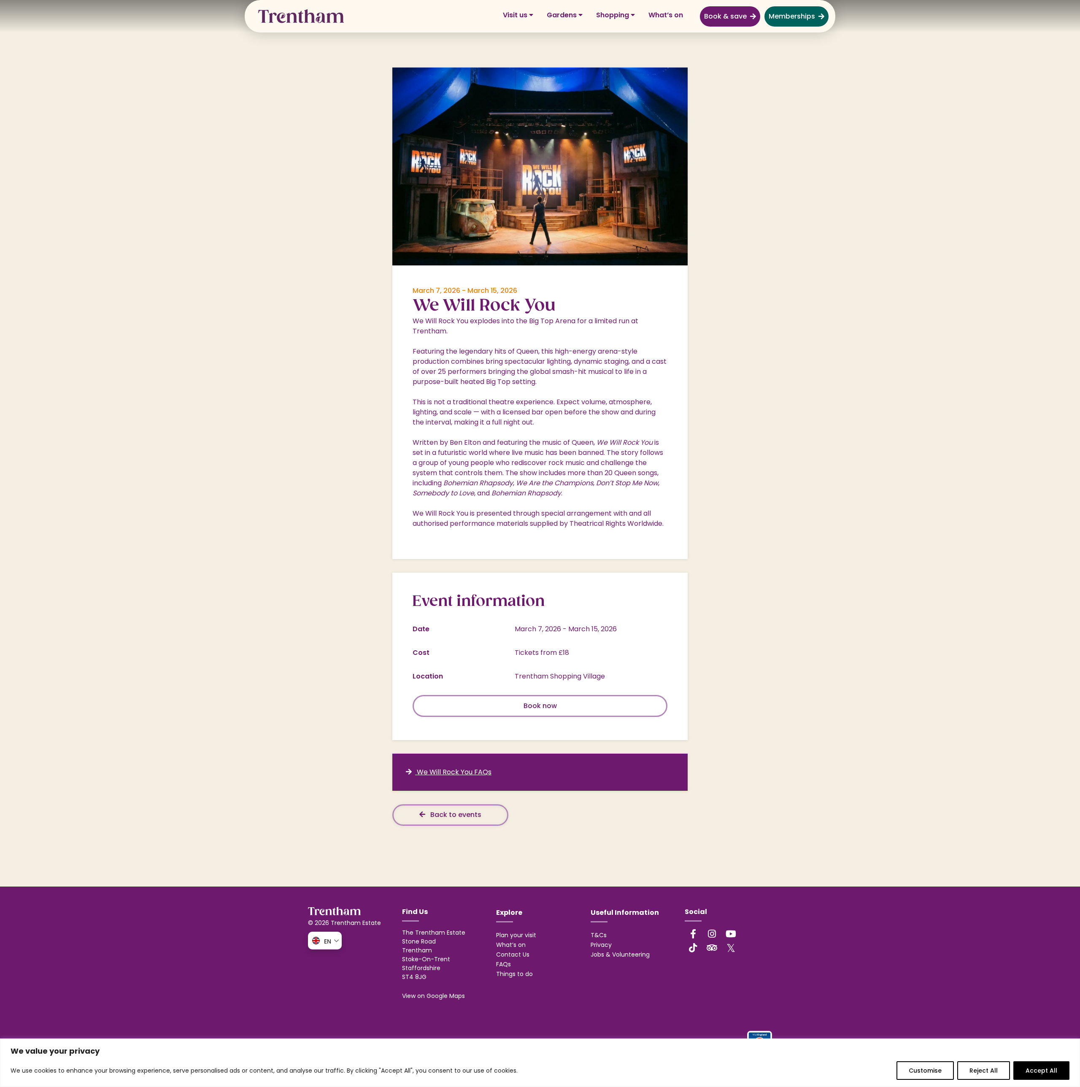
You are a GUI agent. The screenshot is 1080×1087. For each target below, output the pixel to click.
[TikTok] (693, 947)
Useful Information (625, 912)
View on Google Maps (433, 996)
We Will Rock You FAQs (453, 772)
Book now (540, 706)
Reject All (983, 1070)
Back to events (455, 814)
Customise (925, 1070)
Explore (509, 912)
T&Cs (599, 935)
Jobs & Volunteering (620, 954)
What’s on (665, 15)
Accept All (1041, 1070)
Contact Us (512, 954)
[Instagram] (712, 933)
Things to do (514, 974)
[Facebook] (693, 933)
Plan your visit (516, 935)
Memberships (792, 16)
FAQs (503, 964)
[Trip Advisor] (712, 947)
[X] (731, 947)
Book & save (725, 16)
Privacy (601, 945)
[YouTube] (731, 933)
